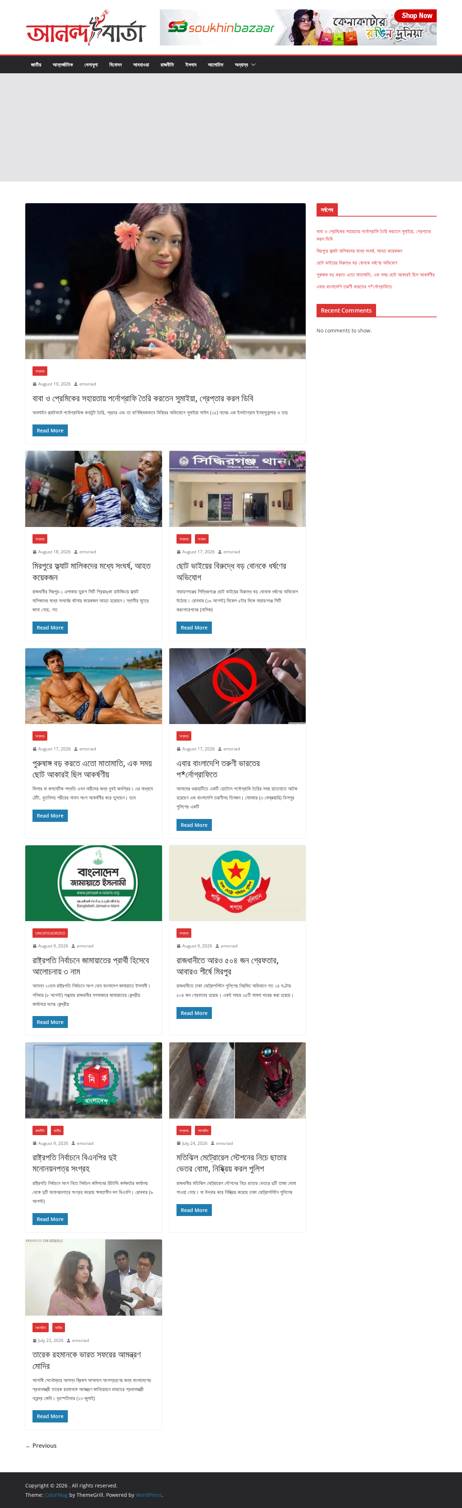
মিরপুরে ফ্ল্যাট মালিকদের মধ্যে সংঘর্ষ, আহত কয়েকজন (91, 571)
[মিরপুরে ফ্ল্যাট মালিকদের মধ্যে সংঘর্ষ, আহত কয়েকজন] (93, 489)
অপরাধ (202, 538)
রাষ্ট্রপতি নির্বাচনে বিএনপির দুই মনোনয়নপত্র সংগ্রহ (74, 1162)
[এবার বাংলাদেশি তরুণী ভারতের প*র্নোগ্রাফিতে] (237, 686)
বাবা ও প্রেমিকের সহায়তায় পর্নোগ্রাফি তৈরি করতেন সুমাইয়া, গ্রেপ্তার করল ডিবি (142, 398)
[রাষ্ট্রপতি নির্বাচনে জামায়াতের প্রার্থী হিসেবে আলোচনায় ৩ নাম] (93, 883)
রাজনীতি (167, 64)
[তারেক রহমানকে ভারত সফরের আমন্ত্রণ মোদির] (93, 1277)
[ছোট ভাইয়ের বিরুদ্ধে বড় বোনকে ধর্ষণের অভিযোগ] (237, 489)
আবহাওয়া (141, 64)
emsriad (87, 384)
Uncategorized (50, 933)
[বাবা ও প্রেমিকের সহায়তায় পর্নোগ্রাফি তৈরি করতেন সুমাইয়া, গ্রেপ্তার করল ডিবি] (165, 281)
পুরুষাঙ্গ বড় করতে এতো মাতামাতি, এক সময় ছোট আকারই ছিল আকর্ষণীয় (92, 768)
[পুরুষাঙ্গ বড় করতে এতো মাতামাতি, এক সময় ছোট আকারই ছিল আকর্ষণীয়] (93, 686)
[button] (252, 65)
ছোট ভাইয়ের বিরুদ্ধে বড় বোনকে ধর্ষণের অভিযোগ (231, 571)
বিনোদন (115, 64)
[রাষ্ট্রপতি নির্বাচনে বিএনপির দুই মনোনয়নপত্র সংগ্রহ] (93, 1080)
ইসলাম (191, 64)
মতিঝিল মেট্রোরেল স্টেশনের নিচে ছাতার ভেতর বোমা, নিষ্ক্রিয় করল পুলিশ (231, 1162)
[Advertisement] (231, 127)
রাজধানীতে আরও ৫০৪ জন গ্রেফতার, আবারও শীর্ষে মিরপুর (227, 965)
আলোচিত (215, 64)
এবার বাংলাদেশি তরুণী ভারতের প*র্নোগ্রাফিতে (218, 768)
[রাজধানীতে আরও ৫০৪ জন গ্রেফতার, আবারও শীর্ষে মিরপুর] (237, 883)
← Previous (41, 1446)
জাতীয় (36, 64)
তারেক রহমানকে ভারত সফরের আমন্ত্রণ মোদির (86, 1359)
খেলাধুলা (91, 64)
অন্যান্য (241, 64)
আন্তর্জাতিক (63, 64)
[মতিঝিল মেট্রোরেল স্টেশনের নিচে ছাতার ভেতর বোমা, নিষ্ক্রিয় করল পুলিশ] (237, 1080)
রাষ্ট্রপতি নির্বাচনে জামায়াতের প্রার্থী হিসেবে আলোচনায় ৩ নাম (90, 965)
